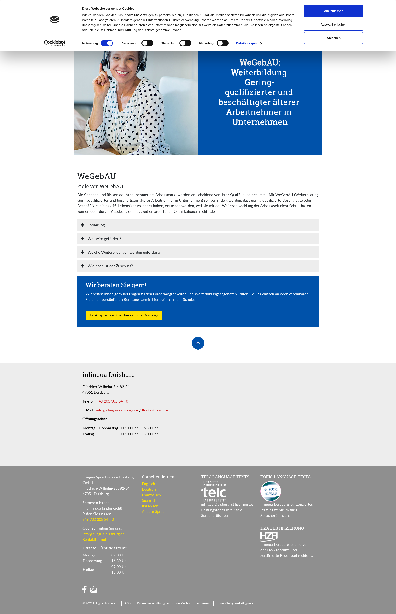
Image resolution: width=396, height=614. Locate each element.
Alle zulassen (333, 11)
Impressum (203, 603)
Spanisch (149, 500)
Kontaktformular (155, 409)
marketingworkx (244, 603)
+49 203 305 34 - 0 (112, 401)
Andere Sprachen (156, 511)
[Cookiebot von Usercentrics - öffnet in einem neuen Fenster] (55, 43)
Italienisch (150, 505)
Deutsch (149, 489)
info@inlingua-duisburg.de (117, 409)
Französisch (151, 494)
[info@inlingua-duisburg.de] (93, 589)
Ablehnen (334, 38)
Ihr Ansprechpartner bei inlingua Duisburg (124, 315)
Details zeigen (246, 43)
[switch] (147, 43)
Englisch (148, 483)
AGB (128, 603)
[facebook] (84, 589)
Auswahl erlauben (333, 24)
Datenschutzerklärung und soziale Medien (163, 603)
